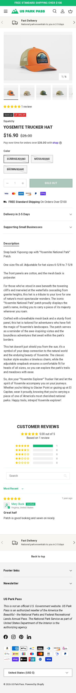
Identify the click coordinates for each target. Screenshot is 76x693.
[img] (12, 498)
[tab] (11, 243)
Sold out (51, 183)
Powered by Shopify (34, 684)
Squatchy (9, 121)
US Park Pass (17, 684)
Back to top (38, 556)
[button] (12, 106)
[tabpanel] (38, 330)
